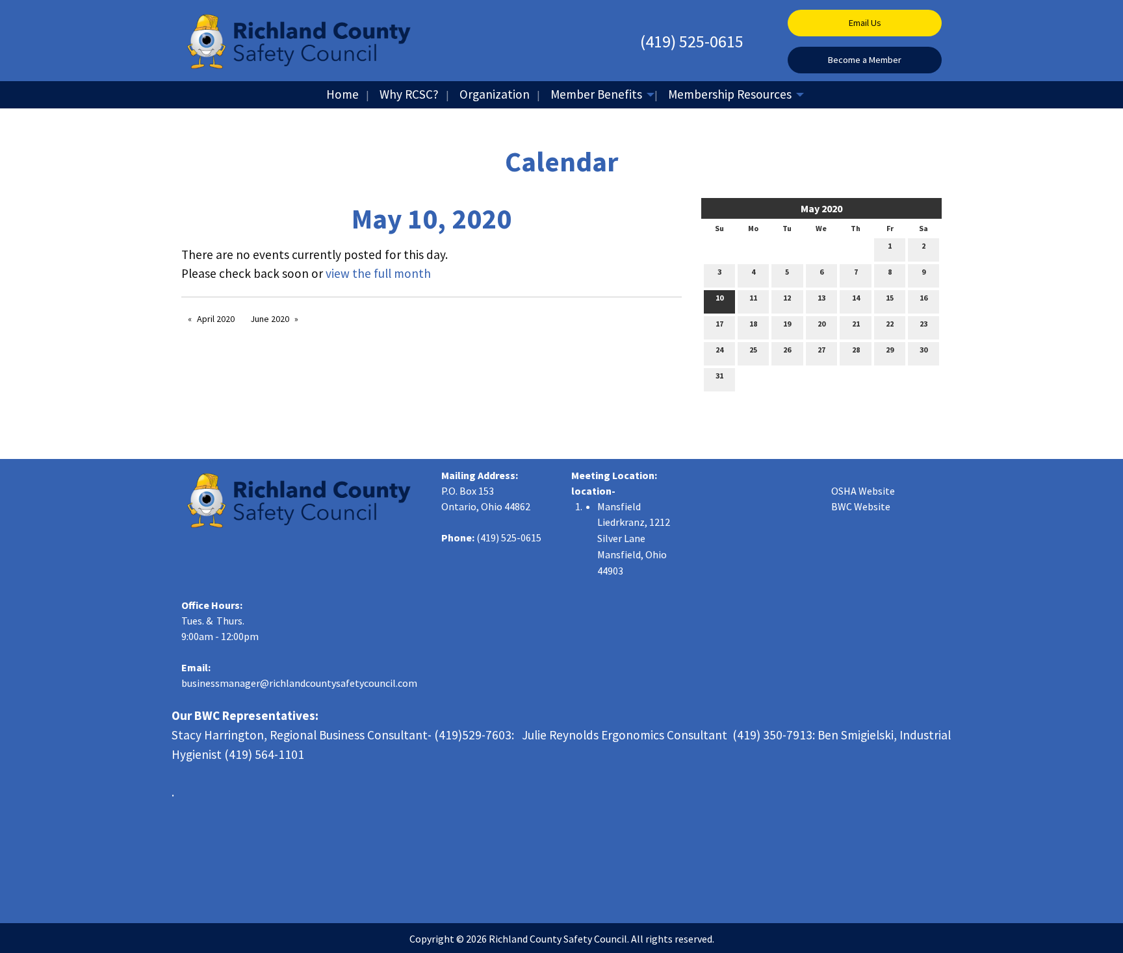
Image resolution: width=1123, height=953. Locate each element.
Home (342, 94)
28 (856, 349)
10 (719, 298)
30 (923, 349)
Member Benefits (596, 94)
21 (856, 323)
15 (890, 298)
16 (923, 298)
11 (753, 298)
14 (856, 298)
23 (923, 323)
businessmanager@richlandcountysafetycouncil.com (299, 682)
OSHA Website (863, 490)
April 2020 (216, 319)
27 (821, 349)
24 (719, 349)
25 (753, 349)
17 (719, 323)
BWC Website (860, 506)
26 (787, 349)
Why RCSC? (409, 94)
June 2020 (269, 319)
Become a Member (864, 60)
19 (787, 323)
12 (787, 298)
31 (719, 375)
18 (753, 323)
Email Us (865, 23)
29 (890, 349)
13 (821, 298)
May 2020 (821, 208)
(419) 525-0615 (691, 41)
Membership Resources (730, 94)
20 (821, 323)
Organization (494, 94)
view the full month (378, 273)
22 (890, 323)
